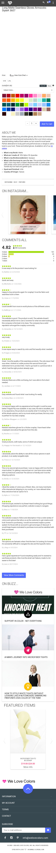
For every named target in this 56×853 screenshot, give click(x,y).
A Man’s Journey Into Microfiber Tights (26, 657)
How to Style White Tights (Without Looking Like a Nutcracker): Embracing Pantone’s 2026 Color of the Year (25, 695)
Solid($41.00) (7, 86)
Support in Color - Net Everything (23, 621)
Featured (22, 182)
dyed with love (18, 849)
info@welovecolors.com (35, 837)
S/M (4, 81)
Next (52, 215)
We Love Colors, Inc (24, 845)
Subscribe (7, 824)
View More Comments (14, 575)
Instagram (8, 182)
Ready (49, 85)
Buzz (15, 182)
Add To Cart (47, 124)
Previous (3, 215)
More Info (28, 767)
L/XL (9, 81)
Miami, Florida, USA (36, 849)
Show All (43, 85)
